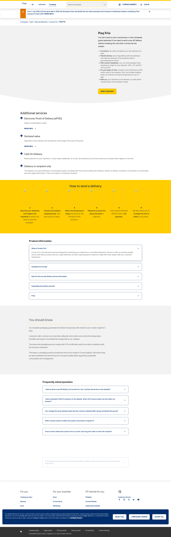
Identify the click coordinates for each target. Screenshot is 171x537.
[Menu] (31, 4)
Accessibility (89, 530)
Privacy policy (62, 530)
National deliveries (41, 22)
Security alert (76, 530)
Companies (24, 22)
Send (31, 22)
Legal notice (48, 530)
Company (52, 4)
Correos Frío (53, 22)
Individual (41, 4)
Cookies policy (34, 530)
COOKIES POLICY (76, 518)
